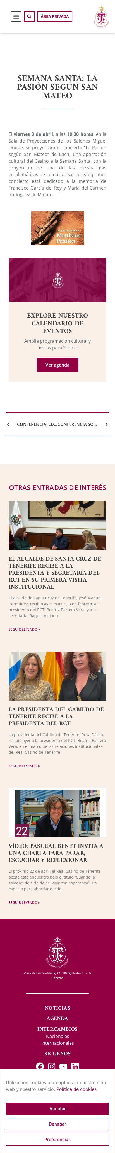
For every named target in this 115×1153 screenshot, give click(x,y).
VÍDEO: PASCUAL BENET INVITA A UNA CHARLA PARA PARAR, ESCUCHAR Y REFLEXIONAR (56, 853)
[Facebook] (40, 1066)
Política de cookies (76, 1089)
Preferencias (57, 1139)
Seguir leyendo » (24, 629)
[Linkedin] (75, 1066)
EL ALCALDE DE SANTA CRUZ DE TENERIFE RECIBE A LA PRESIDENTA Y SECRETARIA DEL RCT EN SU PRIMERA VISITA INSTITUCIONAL (55, 573)
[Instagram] (51, 1066)
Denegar (57, 1124)
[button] (16, 16)
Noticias (57, 1008)
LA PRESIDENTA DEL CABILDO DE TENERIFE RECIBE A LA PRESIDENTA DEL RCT (56, 716)
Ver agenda (57, 365)
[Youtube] (63, 1066)
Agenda (57, 1018)
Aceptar (57, 1108)
